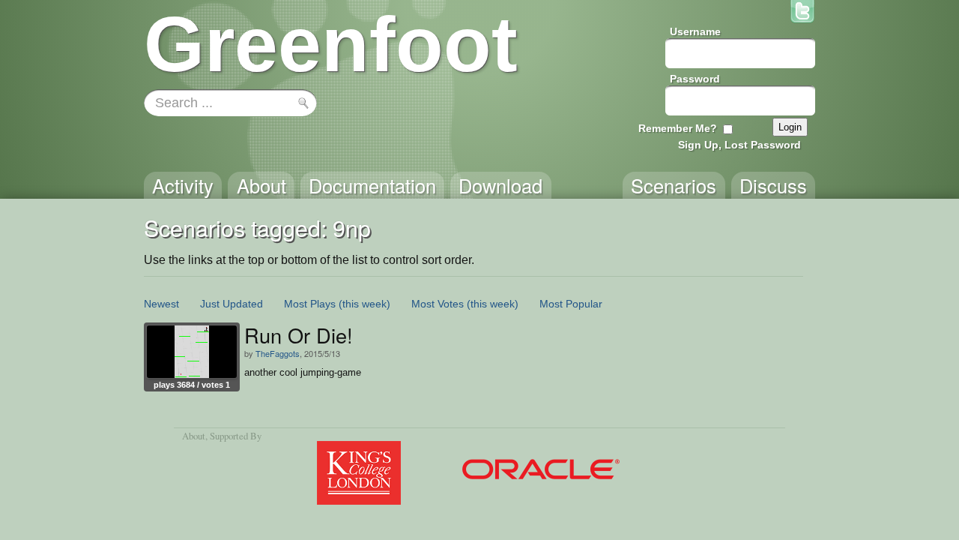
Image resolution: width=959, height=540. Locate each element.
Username (695, 32)
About (193, 435)
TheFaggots (277, 353)
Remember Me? (677, 128)
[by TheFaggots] (192, 352)
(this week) (364, 304)
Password (695, 79)
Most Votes (437, 304)
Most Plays (310, 304)
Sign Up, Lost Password (739, 145)
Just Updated (231, 304)
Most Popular (570, 304)
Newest (161, 304)
